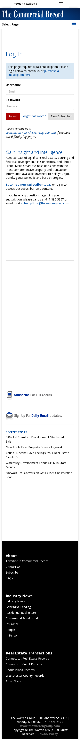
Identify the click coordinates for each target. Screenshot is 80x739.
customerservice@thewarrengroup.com (31, 132)
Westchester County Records (25, 675)
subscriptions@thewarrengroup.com (45, 203)
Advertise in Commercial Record (27, 561)
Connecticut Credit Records (24, 664)
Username (13, 85)
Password (13, 100)
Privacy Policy (48, 734)
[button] (25, 4)
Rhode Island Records (20, 670)
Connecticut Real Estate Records (27, 658)
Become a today (28, 184)
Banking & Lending (18, 607)
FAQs (9, 578)
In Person (12, 635)
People (10, 630)
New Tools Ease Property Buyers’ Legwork (34, 447)
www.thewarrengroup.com (40, 726)
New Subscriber (61, 116)
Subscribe (12, 572)
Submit (13, 116)
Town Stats (13, 681)
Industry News (15, 601)
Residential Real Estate (21, 613)
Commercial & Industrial (22, 618)
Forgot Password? (34, 116)
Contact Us (13, 567)
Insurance (12, 624)
